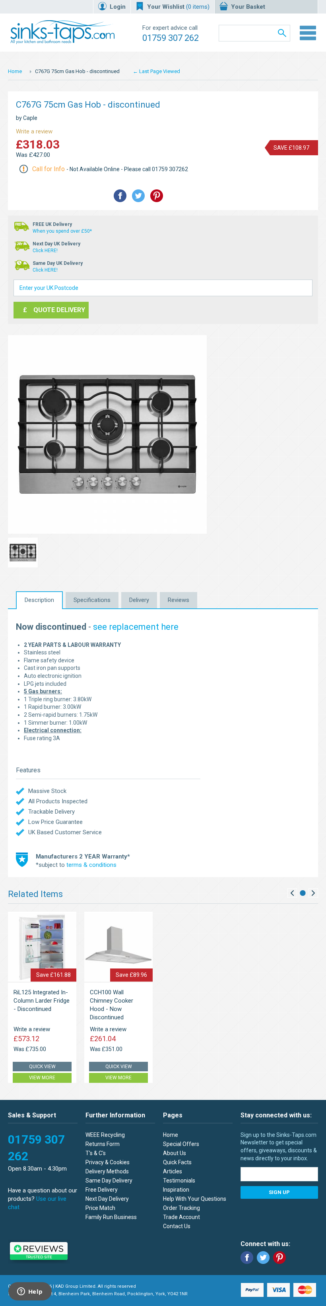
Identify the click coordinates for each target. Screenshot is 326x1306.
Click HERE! (45, 250)
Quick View (42, 1066)
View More (42, 1077)
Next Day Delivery (107, 1199)
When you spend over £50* (62, 231)
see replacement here (136, 627)
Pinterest (279, 1257)
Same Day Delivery (108, 1180)
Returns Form (102, 1144)
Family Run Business (111, 1217)
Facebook (247, 1257)
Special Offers (181, 1144)
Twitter (263, 1257)
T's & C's (95, 1153)
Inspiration (176, 1189)
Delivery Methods (107, 1171)
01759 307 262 (170, 38)
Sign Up (279, 1192)
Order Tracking (181, 1208)
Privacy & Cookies (107, 1162)
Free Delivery (101, 1189)
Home (15, 71)
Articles (172, 1171)
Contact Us (176, 1226)
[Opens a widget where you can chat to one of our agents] (30, 1292)
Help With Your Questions (194, 1199)
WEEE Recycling (105, 1135)
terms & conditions (91, 864)
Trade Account (181, 1217)
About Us (174, 1153)
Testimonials (179, 1180)
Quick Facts (177, 1162)
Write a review (34, 131)
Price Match (100, 1208)
